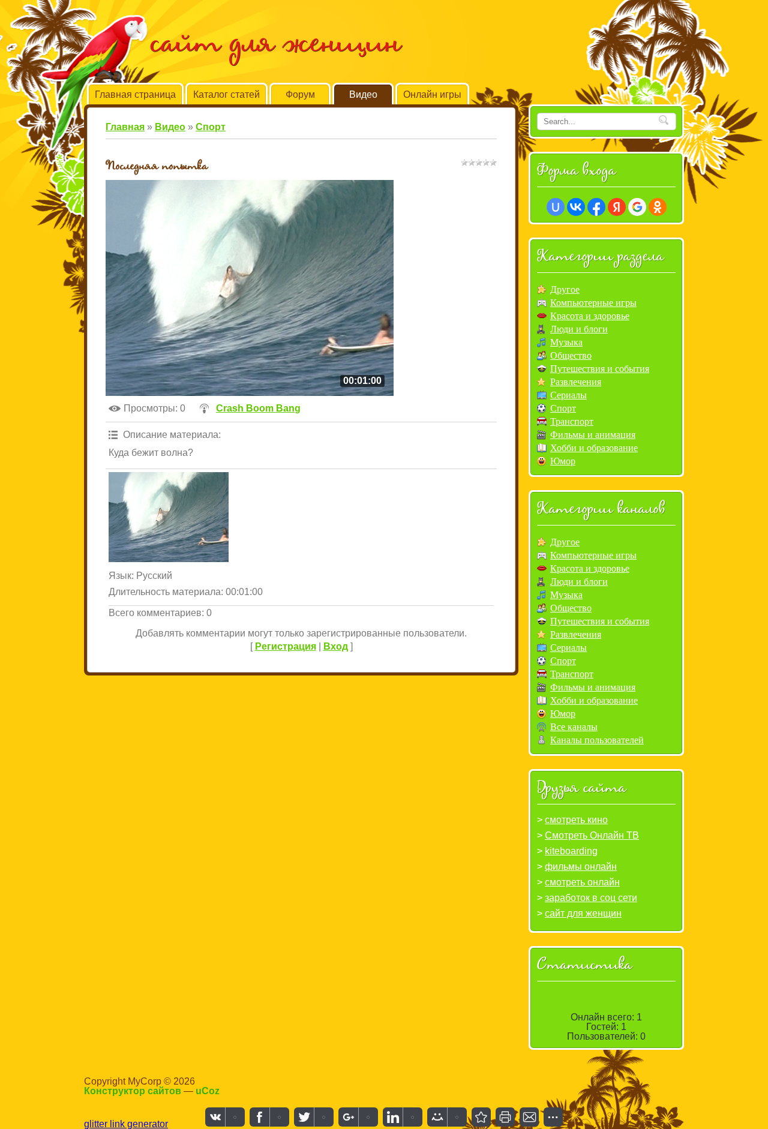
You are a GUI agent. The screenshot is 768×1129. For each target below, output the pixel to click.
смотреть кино (576, 820)
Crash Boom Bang (258, 408)
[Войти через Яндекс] (617, 207)
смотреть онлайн (582, 882)
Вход (335, 646)
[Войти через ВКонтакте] (576, 207)
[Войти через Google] (637, 207)
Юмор (562, 461)
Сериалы (568, 395)
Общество (571, 355)
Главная (125, 127)
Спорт (211, 127)
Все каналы (574, 727)
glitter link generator (126, 1124)
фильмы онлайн (581, 866)
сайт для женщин (583, 913)
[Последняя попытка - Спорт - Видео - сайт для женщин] (481, 1117)
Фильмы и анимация (592, 435)
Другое (565, 289)
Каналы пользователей (597, 740)
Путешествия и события (599, 369)
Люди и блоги (579, 329)
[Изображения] (169, 517)
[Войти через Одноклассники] (658, 207)
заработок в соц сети (591, 898)
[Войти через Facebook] (596, 207)
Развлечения (575, 382)
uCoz (208, 1091)
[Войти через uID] (556, 207)
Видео (170, 127)
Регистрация (285, 646)
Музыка (566, 342)
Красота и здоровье (589, 316)
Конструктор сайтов (132, 1091)
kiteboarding (571, 851)
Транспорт (571, 421)
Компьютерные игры (593, 303)
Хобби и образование (594, 448)
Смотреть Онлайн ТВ (592, 835)
